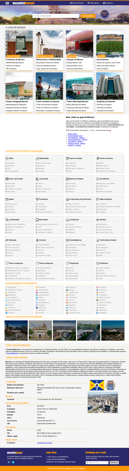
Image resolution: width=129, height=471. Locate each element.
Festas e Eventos (106, 158)
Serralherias (104, 179)
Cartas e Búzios (73, 209)
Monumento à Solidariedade (48, 59)
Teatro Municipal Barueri (77, 101)
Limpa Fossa (72, 255)
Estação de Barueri (75, 59)
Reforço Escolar (104, 297)
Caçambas (11, 308)
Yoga (69, 171)
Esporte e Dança (75, 158)
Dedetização (72, 247)
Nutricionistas (12, 204)
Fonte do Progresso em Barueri (47, 108)
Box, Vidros (46, 247)
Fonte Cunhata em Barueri (47, 101)
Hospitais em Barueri (106, 101)
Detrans (41, 297)
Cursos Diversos (13, 247)
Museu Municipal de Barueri (76, 105)
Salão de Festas (104, 168)
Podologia (101, 212)
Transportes (74, 220)
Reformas (107, 276)
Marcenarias (42, 191)
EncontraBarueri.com (75, 136)
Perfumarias (102, 209)
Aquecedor (11, 183)
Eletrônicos (42, 271)
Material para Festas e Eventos (18, 271)
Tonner (9, 232)
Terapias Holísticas (75, 212)
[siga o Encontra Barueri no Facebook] (9, 462)
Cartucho (41, 250)
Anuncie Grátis (71, 462)
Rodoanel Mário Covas (74, 66)
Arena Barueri (103, 59)
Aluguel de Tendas (13, 273)
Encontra (89, 16)
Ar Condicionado (43, 245)
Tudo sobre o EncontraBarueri (58, 457)
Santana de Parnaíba (40, 332)
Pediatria (10, 207)
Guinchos (41, 253)
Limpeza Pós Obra (44, 255)
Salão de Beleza (105, 199)
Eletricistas (72, 183)
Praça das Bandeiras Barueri (46, 66)
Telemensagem (12, 171)
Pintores (71, 191)
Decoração (11, 191)
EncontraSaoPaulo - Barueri (77, 140)
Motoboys (71, 230)
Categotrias (74, 263)
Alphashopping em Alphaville (16, 105)
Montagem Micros (45, 232)
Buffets (101, 163)
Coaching (41, 204)
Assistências (12, 297)
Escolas (10, 253)
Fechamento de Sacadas (46, 279)
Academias (72, 163)
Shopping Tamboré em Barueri (16, 111)
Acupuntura (72, 166)
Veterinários (11, 212)
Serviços (42, 240)
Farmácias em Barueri (104, 108)
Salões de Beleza (105, 303)
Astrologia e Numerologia (77, 207)
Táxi (8, 168)
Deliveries (41, 166)
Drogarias (10, 166)
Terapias (45, 212)
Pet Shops (11, 209)
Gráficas (71, 290)
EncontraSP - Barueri (75, 142)
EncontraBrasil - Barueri (76, 138)
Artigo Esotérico (73, 204)
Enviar (113, 462)
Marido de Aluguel (76, 179)
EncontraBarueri (12, 353)
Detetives (101, 250)
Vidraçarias (103, 313)
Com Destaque (59, 462)
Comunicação (14, 220)
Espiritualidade (73, 276)
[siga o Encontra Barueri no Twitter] (13, 462)
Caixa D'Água (77, 245)
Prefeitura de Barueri (15, 59)
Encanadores (72, 186)
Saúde (11, 199)
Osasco (15, 331)
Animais (71, 268)
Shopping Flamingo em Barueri (17, 108)
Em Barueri (103, 263)
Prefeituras (103, 290)
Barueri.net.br (72, 134)
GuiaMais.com (73, 292)
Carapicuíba (64, 331)
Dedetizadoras (43, 295)
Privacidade (67, 468)
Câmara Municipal (14, 310)
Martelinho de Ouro (105, 227)
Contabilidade (12, 276)
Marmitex (41, 168)
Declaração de (19, 279)
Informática (43, 220)
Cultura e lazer (73, 273)
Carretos (71, 224)
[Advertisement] (34, 130)
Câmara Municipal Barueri (15, 63)
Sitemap (82, 468)
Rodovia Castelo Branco (75, 69)
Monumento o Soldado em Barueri (48, 111)
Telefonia (10, 230)
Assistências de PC (48, 224)
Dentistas (41, 300)
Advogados (102, 245)
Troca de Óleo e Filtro (105, 232)
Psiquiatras (42, 209)
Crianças (71, 271)
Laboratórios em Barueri (105, 111)
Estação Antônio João (74, 63)
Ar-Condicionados (14, 300)
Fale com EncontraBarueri (57, 459)
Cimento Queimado (44, 268)
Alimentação (44, 158)
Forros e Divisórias (44, 189)
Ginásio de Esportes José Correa (108, 63)
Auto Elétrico (102, 224)
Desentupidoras (75, 240)
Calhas (100, 279)
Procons (102, 292)
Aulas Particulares (13, 245)
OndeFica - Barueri (74, 145)
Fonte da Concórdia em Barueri (47, 105)
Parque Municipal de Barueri (76, 111)
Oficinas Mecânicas (105, 230)
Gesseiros (72, 287)
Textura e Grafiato (44, 273)
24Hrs (11, 158)
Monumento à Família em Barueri (47, 63)
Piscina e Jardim (74, 313)
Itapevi (113, 331)
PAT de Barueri (11, 69)
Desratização (72, 253)
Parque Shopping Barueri (17, 101)
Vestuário (101, 273)
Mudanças (71, 232)
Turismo (101, 271)
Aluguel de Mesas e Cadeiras (17, 268)
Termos (75, 468)
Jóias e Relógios (104, 268)
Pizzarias (41, 171)
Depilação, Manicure (109, 207)
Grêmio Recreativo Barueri (106, 66)
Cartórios (11, 313)
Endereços (42, 310)
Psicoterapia (42, 207)
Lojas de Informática (45, 230)
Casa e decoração (16, 179)
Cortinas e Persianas (14, 189)
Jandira (88, 331)
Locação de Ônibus (74, 227)
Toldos (100, 189)
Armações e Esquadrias (106, 183)
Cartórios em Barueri (13, 66)
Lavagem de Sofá (104, 253)
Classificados (43, 290)
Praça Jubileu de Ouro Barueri (46, 69)
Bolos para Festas (44, 163)
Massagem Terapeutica (76, 168)
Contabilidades (43, 292)
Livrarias (72, 300)
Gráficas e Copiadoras (15, 227)
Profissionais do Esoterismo (80, 199)
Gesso (40, 186)
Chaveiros (11, 163)
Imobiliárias (42, 276)
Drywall (40, 183)
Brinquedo (106, 171)
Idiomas (10, 255)
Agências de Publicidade (16, 224)
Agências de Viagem (15, 290)
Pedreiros (71, 189)
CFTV (40, 227)
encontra (23, 3)
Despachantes (103, 247)
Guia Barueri (37, 151)
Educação (12, 240)
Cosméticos (102, 204)
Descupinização (73, 250)
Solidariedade (73, 279)
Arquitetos (11, 186)
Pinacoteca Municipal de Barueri (78, 108)
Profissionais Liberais (107, 240)
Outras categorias (16, 263)
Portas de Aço (103, 186)
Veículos (102, 220)
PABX (100, 255)
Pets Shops (73, 310)
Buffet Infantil (103, 166)
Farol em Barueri (102, 69)
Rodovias (102, 300)
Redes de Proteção (105, 191)
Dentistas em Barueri (104, 105)
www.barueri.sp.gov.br (44, 443)
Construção (43, 179)
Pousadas (102, 287)
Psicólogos (43, 199)
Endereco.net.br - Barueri (76, 143)
